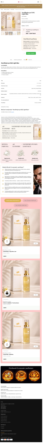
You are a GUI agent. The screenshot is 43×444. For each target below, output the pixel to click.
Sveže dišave (12, 9)
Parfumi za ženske (6, 9)
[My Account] (38, 2)
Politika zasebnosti (4, 416)
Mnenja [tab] (25, 59)
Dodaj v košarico (31, 53)
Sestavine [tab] (30, 59)
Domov (2, 9)
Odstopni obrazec (4, 420)
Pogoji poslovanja (4, 417)
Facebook (2, 426)
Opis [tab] (11, 59)
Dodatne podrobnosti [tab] (18, 59)
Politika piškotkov (4, 419)
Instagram (2, 428)
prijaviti (12, 111)
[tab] (12, 200)
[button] (40, 2)
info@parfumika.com (7, 411)
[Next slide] (19, 21)
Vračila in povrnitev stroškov (6, 422)
